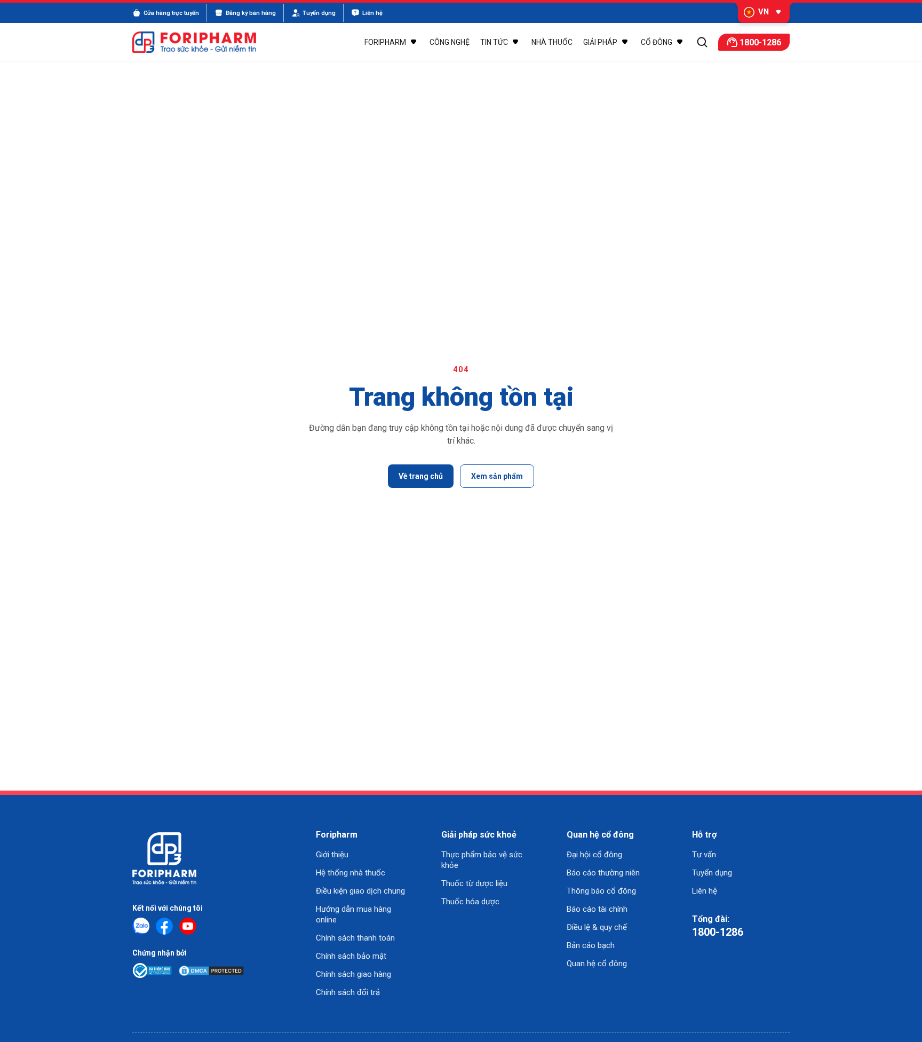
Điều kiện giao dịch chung (360, 891)
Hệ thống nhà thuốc (350, 873)
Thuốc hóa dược (470, 901)
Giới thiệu (332, 854)
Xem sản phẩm (497, 476)
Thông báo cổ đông (601, 891)
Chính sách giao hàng (353, 974)
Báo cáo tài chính (597, 909)
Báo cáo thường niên (603, 873)
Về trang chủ (421, 476)
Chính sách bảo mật (351, 956)
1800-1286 (717, 932)
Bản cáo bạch (591, 945)
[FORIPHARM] (200, 42)
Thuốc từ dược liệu (474, 883)
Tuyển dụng (712, 873)
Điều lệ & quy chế (597, 927)
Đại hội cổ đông (594, 854)
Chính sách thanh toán (355, 938)
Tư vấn (704, 854)
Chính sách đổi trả (348, 992)
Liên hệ (704, 891)
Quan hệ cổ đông (597, 963)
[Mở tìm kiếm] (702, 42)
